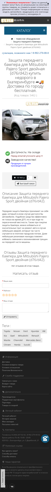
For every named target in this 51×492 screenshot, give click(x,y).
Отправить (11, 316)
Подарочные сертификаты (13, 400)
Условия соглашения (11, 367)
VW (43, 331)
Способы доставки (9, 453)
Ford (25, 331)
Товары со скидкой (10, 405)
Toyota (7, 331)
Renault (35, 335)
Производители (8, 397)
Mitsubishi (23, 335)
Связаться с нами (9, 381)
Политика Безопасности (12, 370)
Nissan (16, 331)
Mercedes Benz (33, 340)
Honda (17, 344)
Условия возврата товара (12, 364)
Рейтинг (7, 290)
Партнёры (6, 402)
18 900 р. (20, 177)
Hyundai (35, 331)
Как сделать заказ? (10, 451)
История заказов (9, 419)
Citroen (7, 344)
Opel (12, 335)
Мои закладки (8, 421)
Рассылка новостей (10, 424)
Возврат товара (8, 383)
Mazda (7, 340)
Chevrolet (18, 340)
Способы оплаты (9, 456)
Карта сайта (7, 386)
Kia (5, 335)
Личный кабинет (9, 416)
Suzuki (27, 344)
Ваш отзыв (8, 301)
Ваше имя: (8, 281)
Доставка (6, 362)
